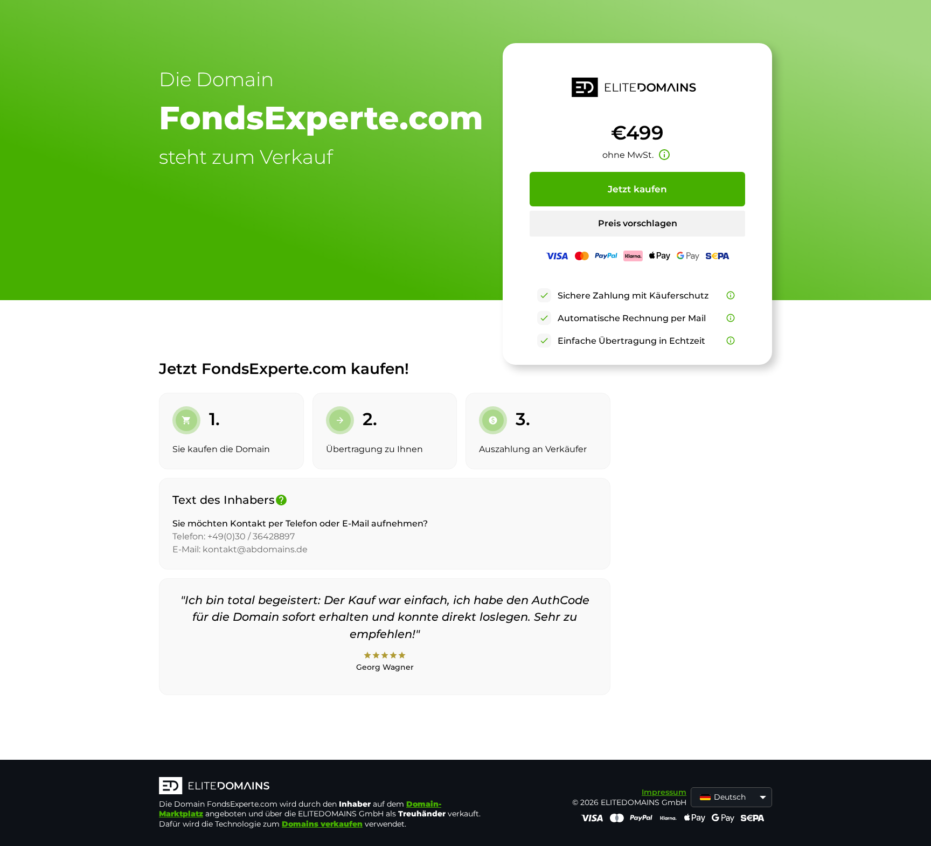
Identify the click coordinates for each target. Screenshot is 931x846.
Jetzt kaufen (637, 189)
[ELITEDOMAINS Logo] (320, 786)
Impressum (664, 792)
